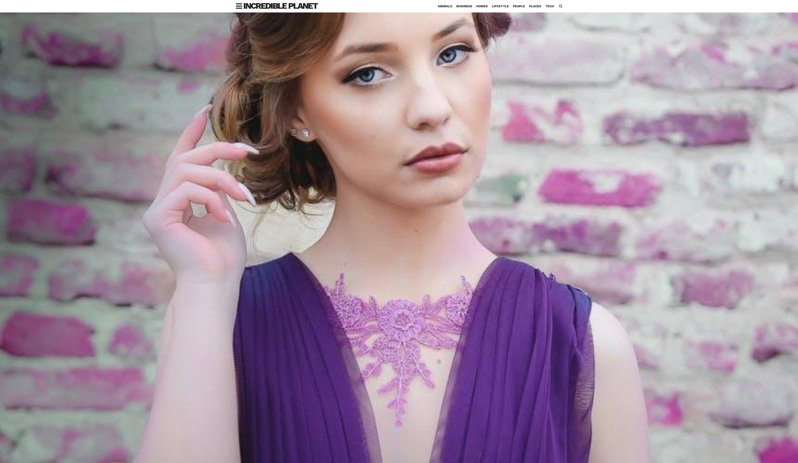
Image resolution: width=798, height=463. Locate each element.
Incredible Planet (280, 6)
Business (464, 6)
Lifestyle (500, 6)
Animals (445, 6)
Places (535, 6)
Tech (549, 6)
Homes (482, 6)
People (519, 6)
